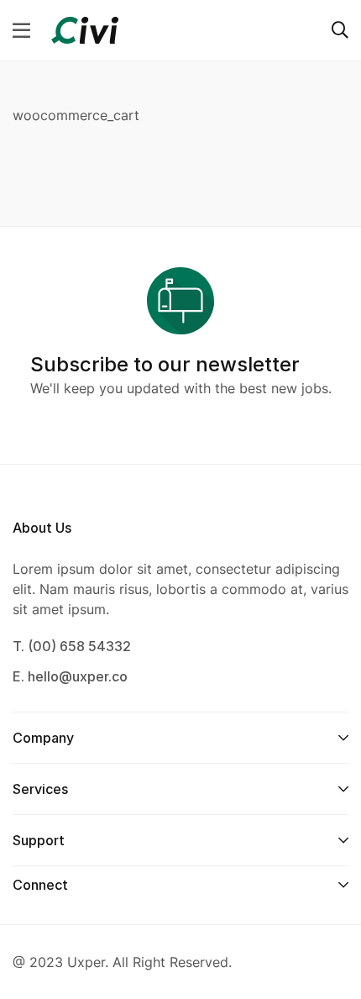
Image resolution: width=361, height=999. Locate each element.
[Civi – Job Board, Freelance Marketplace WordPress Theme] (84, 28)
